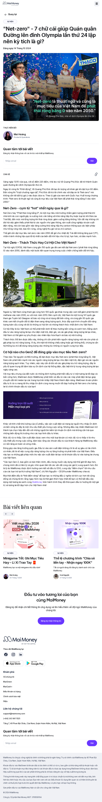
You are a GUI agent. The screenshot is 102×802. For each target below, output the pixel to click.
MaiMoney (37, 482)
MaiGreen (7, 682)
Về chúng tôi (8, 677)
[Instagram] (13, 654)
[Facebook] (5, 654)
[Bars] (96, 3)
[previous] (6, 514)
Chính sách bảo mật (11, 696)
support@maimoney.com (14, 713)
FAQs (5, 701)
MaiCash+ (7, 686)
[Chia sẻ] (96, 174)
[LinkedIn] (20, 654)
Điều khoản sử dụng (11, 691)
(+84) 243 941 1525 (11, 718)
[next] (12, 514)
